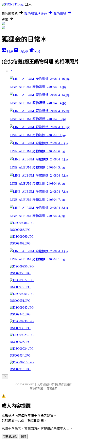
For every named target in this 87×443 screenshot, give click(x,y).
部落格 (24, 51)
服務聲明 (52, 388)
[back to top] (5, 376)
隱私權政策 (36, 388)
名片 (37, 51)
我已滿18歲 (10, 436)
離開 (23, 436)
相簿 (10, 51)
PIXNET (29, 384)
